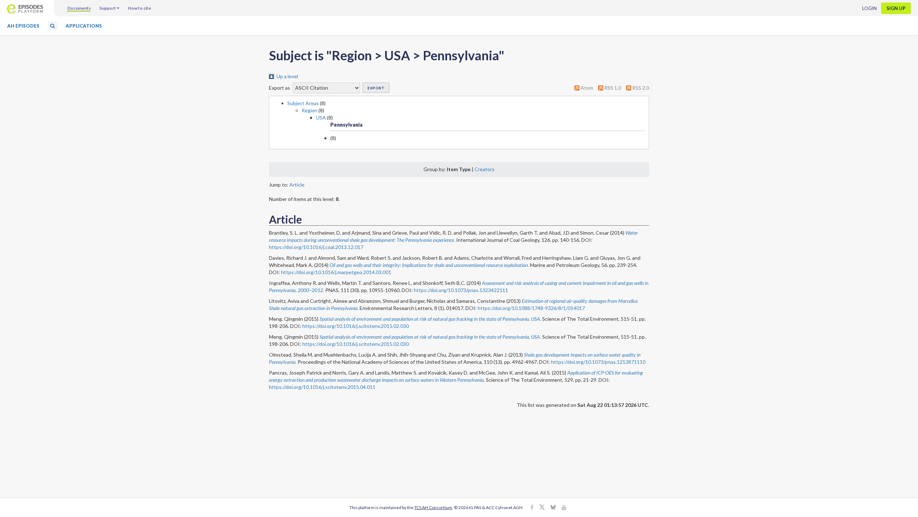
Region (309, 110)
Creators (484, 169)
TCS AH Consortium (433, 507)
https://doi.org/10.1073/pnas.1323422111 (461, 290)
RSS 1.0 (612, 88)
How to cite (139, 8)
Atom (587, 88)
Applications (84, 26)
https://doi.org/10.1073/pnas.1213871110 (598, 362)
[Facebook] (532, 508)
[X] (542, 508)
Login (869, 8)
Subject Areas (303, 103)
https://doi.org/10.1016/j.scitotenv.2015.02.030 (355, 326)
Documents (79, 8)
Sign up (895, 8)
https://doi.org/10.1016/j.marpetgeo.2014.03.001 (336, 272)
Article (296, 185)
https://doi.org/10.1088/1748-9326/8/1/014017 (531, 308)
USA (321, 117)
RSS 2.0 (640, 88)
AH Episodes (23, 26)
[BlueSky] (553, 508)
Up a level (287, 76)
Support (107, 8)
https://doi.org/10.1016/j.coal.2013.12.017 (316, 247)
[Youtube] (564, 508)
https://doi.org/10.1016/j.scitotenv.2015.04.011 (322, 387)
